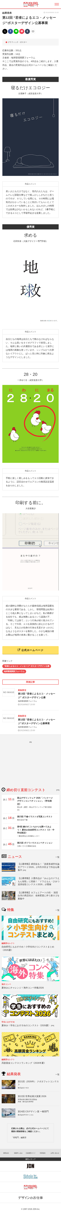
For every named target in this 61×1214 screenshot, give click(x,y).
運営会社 (6, 1153)
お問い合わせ (55, 1153)
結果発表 (7, 12)
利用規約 (43, 1153)
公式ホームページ (31, 650)
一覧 (57, 857)
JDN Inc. (36, 1209)
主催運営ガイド (31, 1153)
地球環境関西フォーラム (14, 671)
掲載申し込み (18, 1153)
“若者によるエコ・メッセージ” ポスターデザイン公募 (26, 666)
